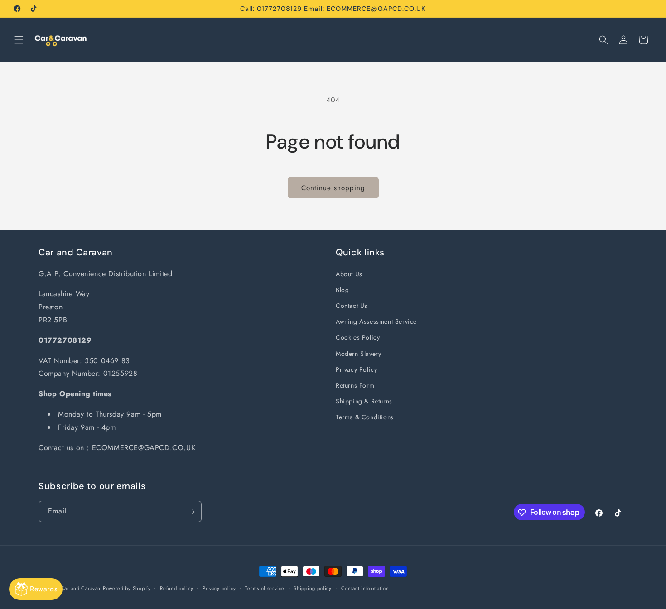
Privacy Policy (356, 369)
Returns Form (355, 384)
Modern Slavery (358, 353)
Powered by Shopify (127, 588)
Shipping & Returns (364, 400)
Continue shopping (333, 188)
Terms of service (264, 587)
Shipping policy (313, 587)
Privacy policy (219, 587)
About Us (349, 273)
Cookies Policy (358, 337)
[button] (19, 40)
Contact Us (351, 305)
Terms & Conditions (365, 417)
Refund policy (176, 587)
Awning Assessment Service (376, 321)
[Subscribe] (191, 512)
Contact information (365, 587)
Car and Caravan (81, 588)
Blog (342, 289)
